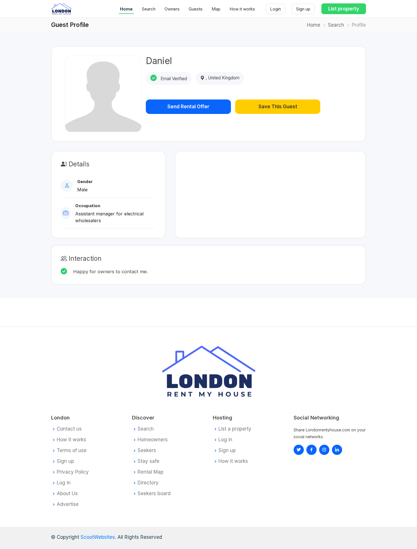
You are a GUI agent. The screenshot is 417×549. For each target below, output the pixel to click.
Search (148, 9)
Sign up (303, 9)
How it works (242, 9)
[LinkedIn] (324, 450)
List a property (234, 429)
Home (126, 9)
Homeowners (153, 439)
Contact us (69, 429)
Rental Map (150, 472)
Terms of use (72, 450)
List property (343, 9)
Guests (196, 9)
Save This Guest (277, 106)
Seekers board (154, 493)
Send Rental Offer (188, 106)
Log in (64, 482)
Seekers (147, 450)
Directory (148, 482)
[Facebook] (311, 450)
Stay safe (148, 461)
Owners (172, 9)
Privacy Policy (73, 472)
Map (216, 9)
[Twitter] (299, 450)
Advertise (68, 504)
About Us (67, 493)
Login (275, 9)
